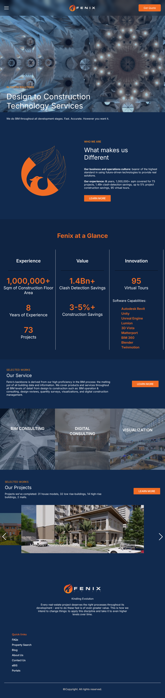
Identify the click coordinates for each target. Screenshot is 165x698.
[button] (4, 536)
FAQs (15, 639)
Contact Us (19, 660)
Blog (15, 650)
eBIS (14, 665)
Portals (16, 670)
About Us (17, 655)
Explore (125, 544)
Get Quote (150, 7)
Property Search (22, 644)
